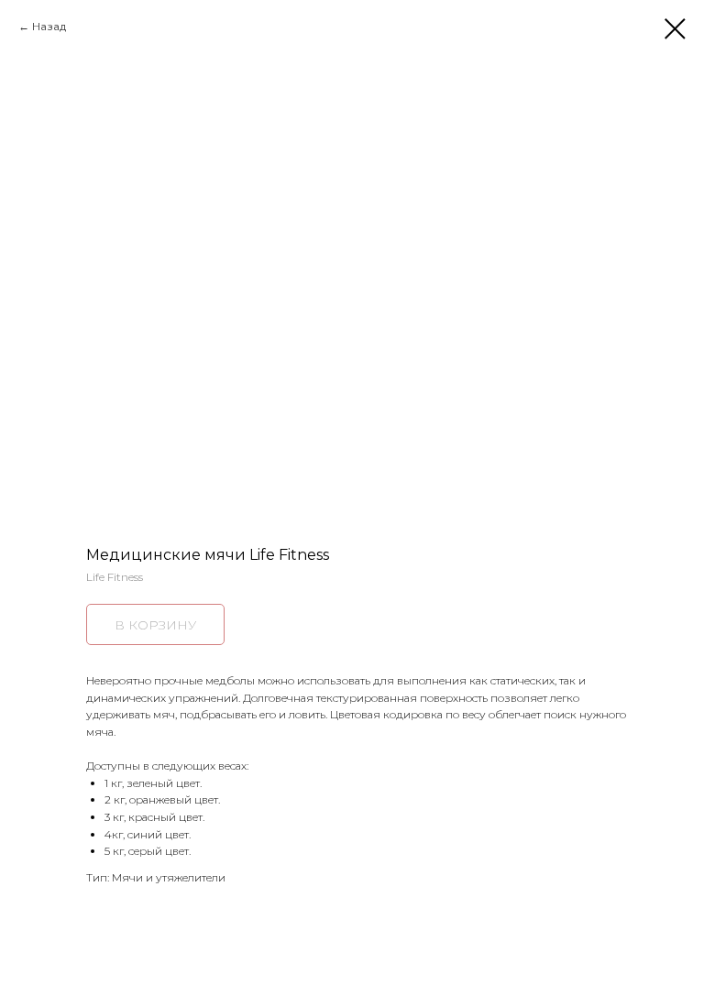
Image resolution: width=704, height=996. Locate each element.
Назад (49, 26)
